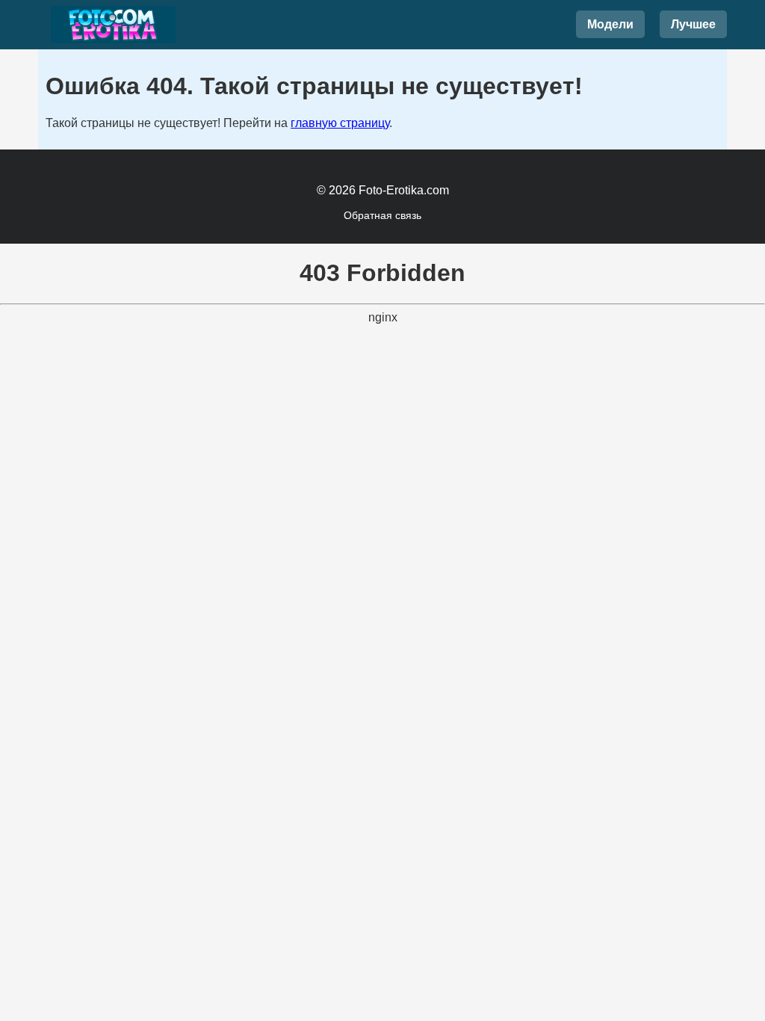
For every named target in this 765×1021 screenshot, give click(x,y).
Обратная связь (382, 215)
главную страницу (340, 123)
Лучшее (693, 24)
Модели (610, 24)
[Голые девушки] (113, 24)
